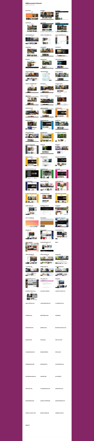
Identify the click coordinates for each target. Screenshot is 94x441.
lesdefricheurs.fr (44, 169)
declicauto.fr (58, 352)
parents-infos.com (44, 181)
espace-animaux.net (30, 303)
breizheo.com (58, 96)
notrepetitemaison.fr (30, 352)
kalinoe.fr (28, 59)
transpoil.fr (57, 205)
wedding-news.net (59, 413)
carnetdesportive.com (45, 388)
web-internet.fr (29, 181)
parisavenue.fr (29, 339)
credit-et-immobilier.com (45, 35)
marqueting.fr (43, 59)
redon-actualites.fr (30, 217)
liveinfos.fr (57, 278)
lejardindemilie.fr (44, 352)
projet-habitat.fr (59, 71)
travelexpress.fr (43, 157)
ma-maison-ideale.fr (44, 291)
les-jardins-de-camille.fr (60, 132)
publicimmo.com (29, 108)
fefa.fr (56, 242)
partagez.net (28, 230)
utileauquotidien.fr (30, 254)
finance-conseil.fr (44, 96)
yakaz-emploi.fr (29, 242)
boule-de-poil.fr (29, 157)
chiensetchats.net (29, 327)
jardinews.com (43, 327)
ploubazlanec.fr (43, 364)
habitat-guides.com (44, 254)
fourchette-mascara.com (60, 327)
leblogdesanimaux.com (31, 278)
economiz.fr (43, 83)
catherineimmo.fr (44, 108)
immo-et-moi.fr (58, 339)
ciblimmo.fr (28, 96)
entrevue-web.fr (58, 83)
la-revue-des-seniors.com (31, 193)
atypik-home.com (29, 205)
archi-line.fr (28, 10)
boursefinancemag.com (31, 376)
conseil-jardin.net (59, 181)
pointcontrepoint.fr (30, 71)
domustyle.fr (43, 217)
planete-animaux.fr (44, 413)
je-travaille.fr (58, 376)
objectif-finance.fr (44, 315)
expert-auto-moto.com (60, 217)
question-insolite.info (45, 400)
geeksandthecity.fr (30, 132)
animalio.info (43, 376)
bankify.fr (42, 10)
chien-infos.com (43, 278)
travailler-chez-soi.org (30, 291)
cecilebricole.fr (58, 108)
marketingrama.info (30, 364)
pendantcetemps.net (44, 193)
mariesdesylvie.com (30, 35)
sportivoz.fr (28, 22)
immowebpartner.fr (30, 400)
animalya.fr (58, 315)
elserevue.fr (43, 339)
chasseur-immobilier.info (31, 83)
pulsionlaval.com (59, 388)
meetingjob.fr (43, 47)
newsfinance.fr (29, 315)
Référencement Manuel (34, 3)
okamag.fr (42, 144)
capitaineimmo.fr (44, 71)
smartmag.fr (43, 22)
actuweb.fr (57, 169)
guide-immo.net (29, 120)
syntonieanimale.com (60, 400)
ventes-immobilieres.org (60, 35)
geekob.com (57, 120)
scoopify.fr (57, 22)
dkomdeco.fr (58, 254)
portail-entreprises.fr (30, 144)
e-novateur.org (29, 266)
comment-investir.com (60, 291)
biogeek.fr (57, 144)
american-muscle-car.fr (31, 413)
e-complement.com (59, 303)
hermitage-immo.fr (44, 205)
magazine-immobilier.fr (60, 157)
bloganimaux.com (44, 120)
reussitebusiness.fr (59, 266)
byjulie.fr (28, 425)
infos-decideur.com (59, 59)
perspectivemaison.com (45, 242)
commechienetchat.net (45, 303)
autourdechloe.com (59, 364)
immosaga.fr (28, 47)
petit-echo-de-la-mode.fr (60, 193)
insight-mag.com (44, 266)
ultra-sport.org (29, 388)
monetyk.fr (57, 10)
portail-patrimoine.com (31, 169)
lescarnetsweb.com (59, 230)
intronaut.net (43, 230)
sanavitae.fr (58, 47)
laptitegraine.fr (43, 132)
